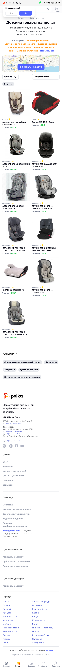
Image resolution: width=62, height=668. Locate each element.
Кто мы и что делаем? (14, 471)
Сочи (5, 642)
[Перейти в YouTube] (22, 446)
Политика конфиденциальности (15, 524)
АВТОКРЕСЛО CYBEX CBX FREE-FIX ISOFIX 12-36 (44, 249)
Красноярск (38, 620)
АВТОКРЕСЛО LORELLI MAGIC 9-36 (16, 165)
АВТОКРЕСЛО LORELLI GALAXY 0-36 (13, 207)
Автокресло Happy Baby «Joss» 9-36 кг (14, 123)
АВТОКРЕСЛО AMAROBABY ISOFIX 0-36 (44, 165)
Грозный (7, 609)
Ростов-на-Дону (40, 635)
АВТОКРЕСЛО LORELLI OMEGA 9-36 (42, 291)
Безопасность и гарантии (16, 514)
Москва (7, 601)
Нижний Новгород (42, 627)
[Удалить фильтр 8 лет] (11, 84)
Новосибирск (10, 631)
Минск (35, 624)
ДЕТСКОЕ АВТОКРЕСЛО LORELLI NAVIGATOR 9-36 (14, 333)
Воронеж (37, 605)
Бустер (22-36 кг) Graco (43, 122)
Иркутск (7, 612)
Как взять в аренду (13, 586)
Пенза (35, 631)
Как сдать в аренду (13, 557)
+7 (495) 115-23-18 (13, 434)
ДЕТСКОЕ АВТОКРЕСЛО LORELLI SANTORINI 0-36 (14, 249)
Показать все (47, 50)
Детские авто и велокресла (20, 44)
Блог (5, 462)
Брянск (6, 605)
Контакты (8, 466)
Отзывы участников (14, 475)
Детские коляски (47, 44)
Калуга (35, 616)
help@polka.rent (12, 530)
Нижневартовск (11, 627)
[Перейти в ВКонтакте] (4, 446)
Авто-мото (51, 362)
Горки (11, 50)
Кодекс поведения (13, 518)
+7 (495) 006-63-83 (14, 431)
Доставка (8, 504)
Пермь (6, 635)
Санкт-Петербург (41, 601)
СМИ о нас (8, 480)
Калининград (10, 616)
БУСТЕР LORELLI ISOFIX (13, 290)
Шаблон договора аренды (17, 509)
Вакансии (8, 485)
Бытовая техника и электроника (22, 377)
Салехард (37, 639)
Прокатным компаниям (15, 566)
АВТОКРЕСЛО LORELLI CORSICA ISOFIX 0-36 (42, 207)
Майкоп (7, 624)
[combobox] (46, 77)
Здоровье (9, 369)
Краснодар (8, 620)
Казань (35, 612)
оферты (49, 650)
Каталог (21, 18)
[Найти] (48, 9)
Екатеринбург (39, 609)
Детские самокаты (44, 47)
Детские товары (37, 18)
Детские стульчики (27, 50)
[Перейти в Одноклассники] (10, 446)
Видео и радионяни (38, 40)
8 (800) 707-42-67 (13, 423)
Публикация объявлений (16, 561)
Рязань (6, 639)
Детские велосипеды (19, 47)
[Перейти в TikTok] (16, 446)
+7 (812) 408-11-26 (13, 441)
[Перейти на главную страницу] (13, 396)
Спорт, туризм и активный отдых (22, 362)
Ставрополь (38, 642)
